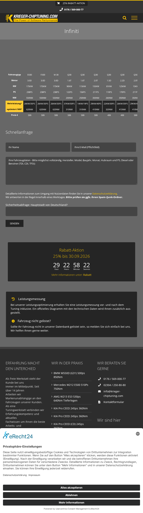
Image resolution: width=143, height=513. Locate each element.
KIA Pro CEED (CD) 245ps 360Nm (69, 426)
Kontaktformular (114, 402)
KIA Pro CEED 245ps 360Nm (71, 408)
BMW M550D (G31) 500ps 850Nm (69, 375)
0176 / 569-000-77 (115, 379)
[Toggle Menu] (134, 18)
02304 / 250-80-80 (115, 385)
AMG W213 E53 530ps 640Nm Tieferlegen (67, 398)
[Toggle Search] (124, 18)
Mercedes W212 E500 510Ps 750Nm (71, 386)
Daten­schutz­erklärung (104, 193)
